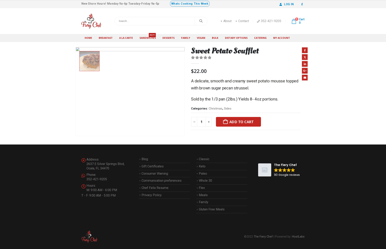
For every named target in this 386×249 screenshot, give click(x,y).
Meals (203, 195)
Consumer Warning (155, 173)
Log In (289, 4)
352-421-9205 (271, 21)
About (227, 21)
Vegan (201, 38)
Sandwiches (148, 37)
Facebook (305, 50)
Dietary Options (236, 38)
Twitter (305, 57)
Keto (202, 166)
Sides (227, 108)
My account (281, 38)
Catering (260, 38)
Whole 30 (205, 180)
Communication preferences (162, 180)
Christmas (215, 108)
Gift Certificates (153, 166)
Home (88, 38)
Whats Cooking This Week (189, 3)
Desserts (168, 38)
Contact (243, 21)
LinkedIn (305, 64)
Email (305, 77)
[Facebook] (302, 4)
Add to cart (241, 121)
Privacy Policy (152, 195)
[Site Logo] (91, 21)
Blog (145, 159)
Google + (305, 71)
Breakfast (106, 38)
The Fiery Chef (263, 236)
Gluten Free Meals (212, 209)
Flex (202, 188)
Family (185, 38)
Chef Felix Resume (155, 188)
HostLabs (298, 236)
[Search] (201, 21)
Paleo (203, 173)
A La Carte (126, 38)
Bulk (215, 38)
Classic (204, 159)
